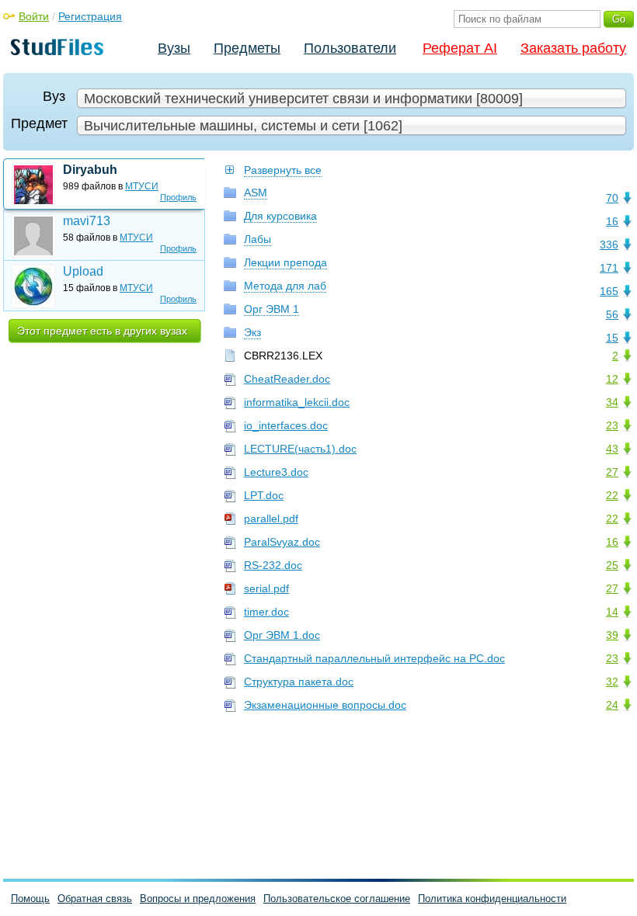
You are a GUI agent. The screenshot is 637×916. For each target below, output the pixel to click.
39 (612, 635)
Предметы (247, 48)
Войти (34, 16)
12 (612, 379)
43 (612, 448)
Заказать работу (573, 48)
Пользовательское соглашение (336, 898)
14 (612, 611)
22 (612, 495)
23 (612, 425)
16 (612, 221)
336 (609, 244)
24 (612, 705)
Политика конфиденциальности (492, 898)
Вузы (174, 48)
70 (612, 198)
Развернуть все (283, 170)
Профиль (178, 197)
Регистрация (90, 16)
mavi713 (86, 220)
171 (609, 268)
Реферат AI (460, 48)
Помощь (30, 898)
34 (612, 402)
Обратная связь (94, 898)
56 (612, 314)
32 (612, 681)
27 (612, 472)
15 (612, 337)
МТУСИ (141, 186)
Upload (83, 271)
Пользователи (350, 48)
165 (609, 291)
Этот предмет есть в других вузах (102, 330)
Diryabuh (90, 169)
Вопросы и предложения (198, 898)
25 (612, 565)
